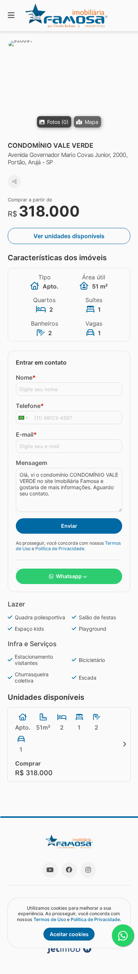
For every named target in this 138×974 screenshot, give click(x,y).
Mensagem (31, 462)
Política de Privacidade (59, 548)
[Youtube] (50, 870)
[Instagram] (88, 870)
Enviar (69, 526)
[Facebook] (69, 870)
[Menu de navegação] (11, 15)
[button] (69, 86)
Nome (26, 377)
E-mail (26, 434)
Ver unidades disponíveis (69, 236)
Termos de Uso (49, 919)
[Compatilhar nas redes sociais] (14, 181)
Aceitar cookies (69, 934)
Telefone (30, 405)
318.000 (49, 211)
